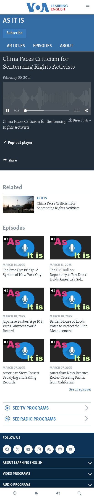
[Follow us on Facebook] (7, 449)
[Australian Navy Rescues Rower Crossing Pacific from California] (70, 350)
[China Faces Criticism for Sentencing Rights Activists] (18, 204)
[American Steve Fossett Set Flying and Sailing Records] (23, 350)
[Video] (36, 493)
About (66, 46)
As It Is (42, 198)
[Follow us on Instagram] (38, 449)
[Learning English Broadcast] (58, 493)
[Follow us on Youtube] (28, 449)
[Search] (79, 493)
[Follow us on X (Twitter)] (17, 449)
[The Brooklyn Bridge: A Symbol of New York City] (23, 247)
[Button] (10, 161)
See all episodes (80, 389)
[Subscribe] (70, 449)
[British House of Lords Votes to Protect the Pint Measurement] (70, 299)
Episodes (42, 46)
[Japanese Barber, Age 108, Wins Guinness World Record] (23, 299)
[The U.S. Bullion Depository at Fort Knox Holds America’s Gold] (70, 247)
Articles (16, 46)
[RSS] (49, 449)
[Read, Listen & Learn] (15, 493)
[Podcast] (59, 449)
